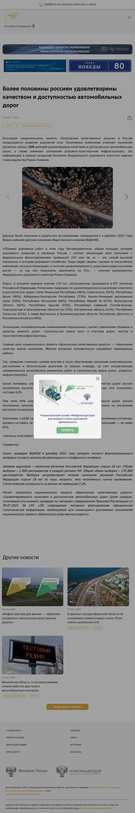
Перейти (67, 430)
